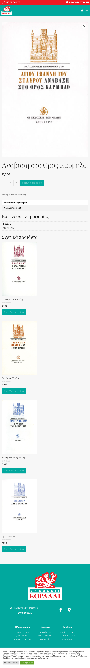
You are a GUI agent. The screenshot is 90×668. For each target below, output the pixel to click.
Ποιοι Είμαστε (45, 632)
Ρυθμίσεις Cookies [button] (11, 663)
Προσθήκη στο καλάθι (32, 183)
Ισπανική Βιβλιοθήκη (18, 195)
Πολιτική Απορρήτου (67, 635)
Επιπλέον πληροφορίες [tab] (15, 202)
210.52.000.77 (25, 613)
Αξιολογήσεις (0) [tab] (12, 208)
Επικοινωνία (45, 639)
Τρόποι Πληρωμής (23, 632)
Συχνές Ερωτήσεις (67, 632)
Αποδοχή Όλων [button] (27, 663)
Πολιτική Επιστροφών (23, 639)
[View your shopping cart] (82, 10)
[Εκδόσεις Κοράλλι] (6, 10)
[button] (84, 26)
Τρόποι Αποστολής (22, 635)
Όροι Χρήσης (67, 639)
